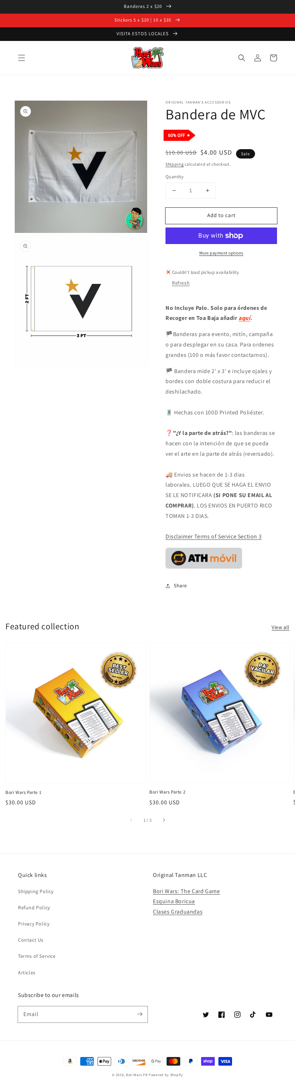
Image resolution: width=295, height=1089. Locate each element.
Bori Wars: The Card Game (186, 891)
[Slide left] (131, 820)
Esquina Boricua (174, 901)
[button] (22, 58)
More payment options (221, 253)
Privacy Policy (33, 923)
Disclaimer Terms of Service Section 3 (213, 536)
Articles (27, 972)
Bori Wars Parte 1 (23, 792)
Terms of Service (37, 956)
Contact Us (31, 940)
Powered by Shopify (166, 1074)
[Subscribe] (140, 1014)
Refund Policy (34, 907)
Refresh (181, 283)
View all (281, 627)
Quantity (174, 177)
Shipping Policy (36, 891)
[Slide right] (164, 820)
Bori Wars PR (137, 1074)
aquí (244, 318)
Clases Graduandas (178, 911)
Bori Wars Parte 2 (167, 792)
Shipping (174, 164)
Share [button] (180, 585)
